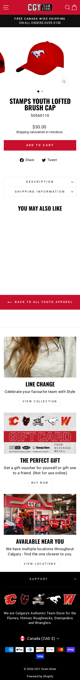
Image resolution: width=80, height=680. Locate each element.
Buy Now (40, 482)
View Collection (40, 401)
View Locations (40, 563)
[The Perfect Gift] (40, 433)
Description (40, 181)
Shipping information (40, 191)
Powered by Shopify (40, 676)
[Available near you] (40, 514)
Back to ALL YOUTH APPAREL (43, 302)
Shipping (22, 132)
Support (39, 579)
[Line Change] (40, 357)
